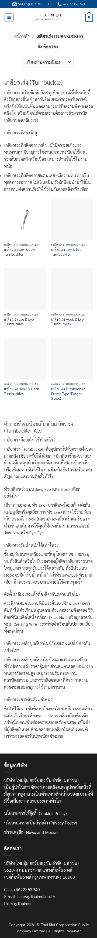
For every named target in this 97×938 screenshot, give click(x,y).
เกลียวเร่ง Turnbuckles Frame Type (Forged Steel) (68, 393)
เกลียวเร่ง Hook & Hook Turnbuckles (21, 391)
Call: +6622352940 (22, 889)
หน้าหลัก (22, 36)
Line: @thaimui (17, 903)
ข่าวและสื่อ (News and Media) (31, 832)
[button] (9, 17)
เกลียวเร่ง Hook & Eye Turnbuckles (67, 321)
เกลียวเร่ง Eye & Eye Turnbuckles (19, 321)
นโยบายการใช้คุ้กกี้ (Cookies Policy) (35, 813)
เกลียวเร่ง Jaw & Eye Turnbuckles (66, 251)
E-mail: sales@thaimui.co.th (29, 896)
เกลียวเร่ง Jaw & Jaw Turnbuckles (19, 251)
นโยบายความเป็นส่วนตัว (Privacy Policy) (40, 823)
